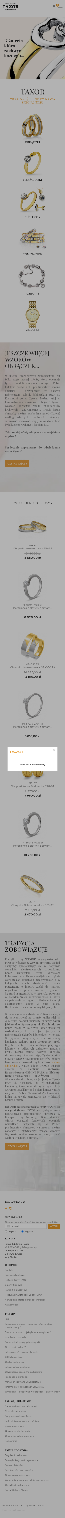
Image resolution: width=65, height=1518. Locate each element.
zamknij (54, 750)
